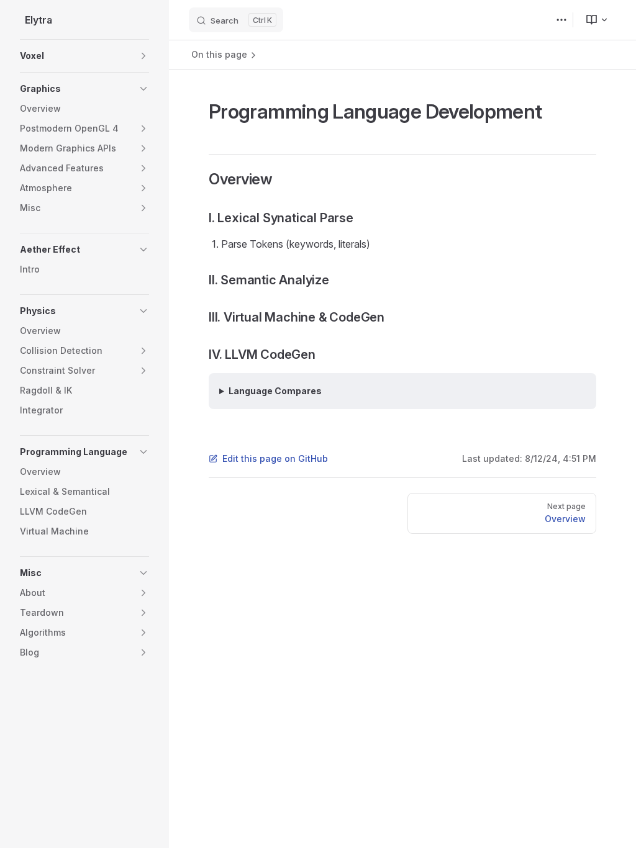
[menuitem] (592, 20)
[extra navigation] (561, 20)
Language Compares (275, 391)
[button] (84, 56)
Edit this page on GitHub (275, 458)
